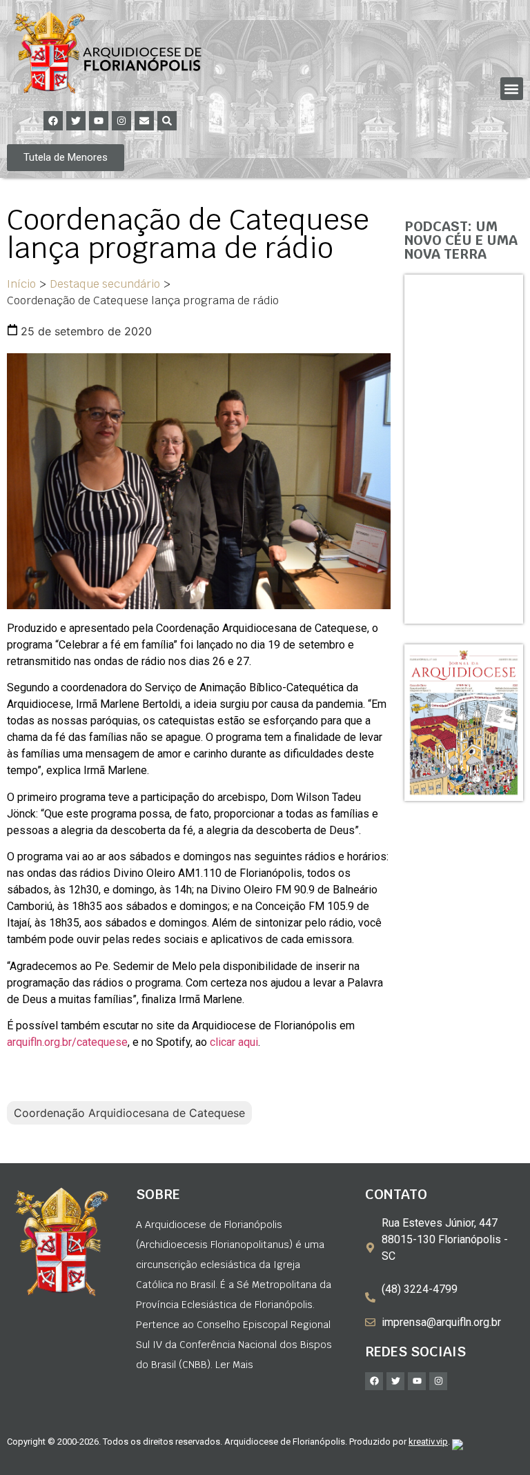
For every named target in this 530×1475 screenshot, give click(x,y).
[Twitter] (76, 120)
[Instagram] (121, 120)
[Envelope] (144, 120)
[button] (511, 88)
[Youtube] (98, 120)
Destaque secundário (105, 284)
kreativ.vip (428, 1441)
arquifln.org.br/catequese (67, 1042)
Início (21, 284)
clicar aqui (234, 1042)
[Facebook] (53, 120)
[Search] (167, 120)
